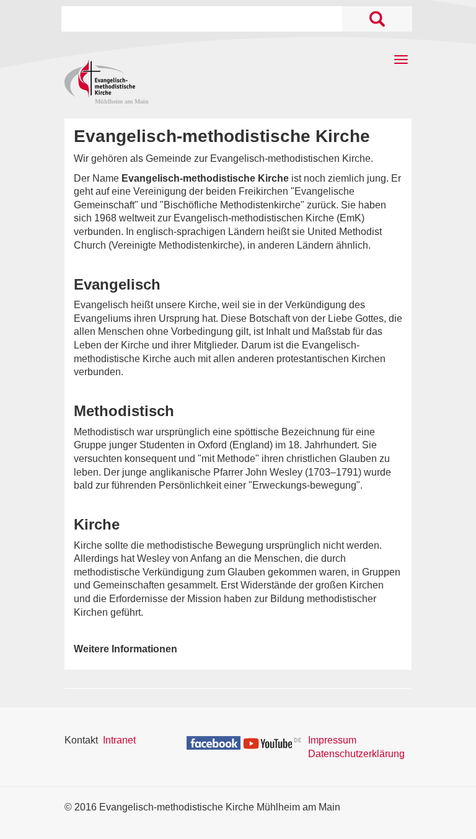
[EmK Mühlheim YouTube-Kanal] (272, 742)
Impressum (332, 740)
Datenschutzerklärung (356, 753)
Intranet (119, 740)
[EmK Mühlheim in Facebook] (213, 742)
